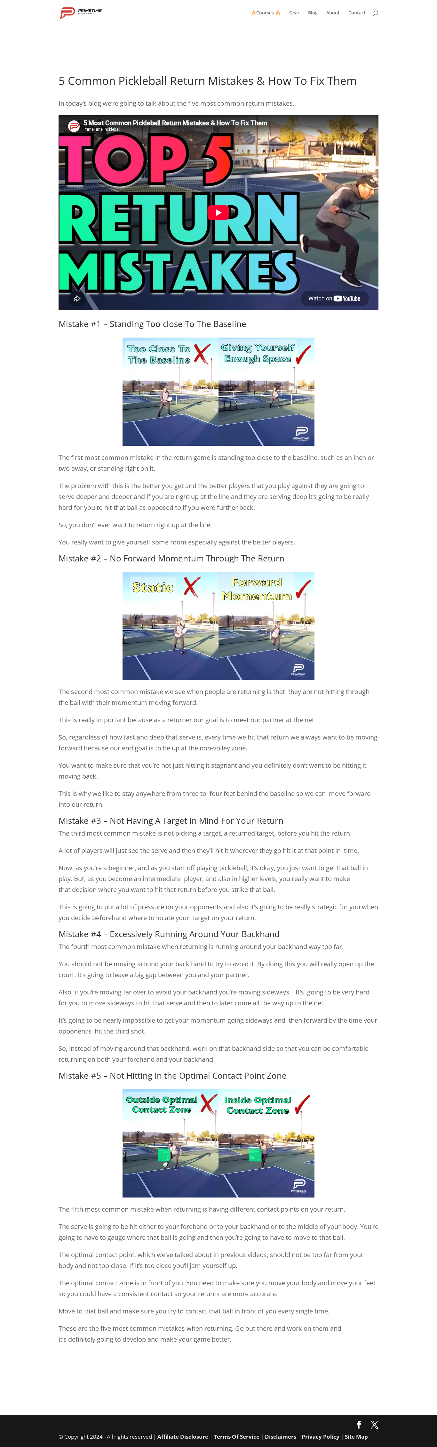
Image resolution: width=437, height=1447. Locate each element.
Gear (294, 13)
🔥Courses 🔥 (266, 13)
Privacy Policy (320, 1436)
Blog (313, 13)
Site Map (356, 1436)
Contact (357, 13)
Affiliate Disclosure (182, 1436)
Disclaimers (280, 1436)
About (333, 13)
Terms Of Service (236, 1436)
